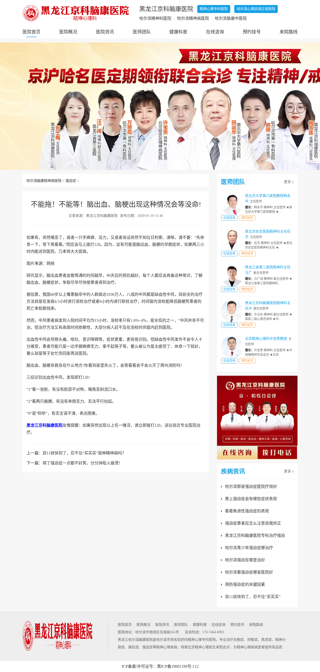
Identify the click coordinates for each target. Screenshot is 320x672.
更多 (287, 182)
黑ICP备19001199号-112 (177, 666)
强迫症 (71, 181)
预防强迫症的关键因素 (245, 584)
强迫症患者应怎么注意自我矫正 (253, 523)
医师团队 (142, 31)
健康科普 (178, 31)
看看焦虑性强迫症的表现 (247, 511)
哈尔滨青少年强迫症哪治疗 (249, 548)
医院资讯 (105, 31)
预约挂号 (252, 31)
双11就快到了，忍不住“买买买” (252, 597)
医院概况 (68, 31)
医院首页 (31, 31)
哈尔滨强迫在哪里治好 (245, 560)
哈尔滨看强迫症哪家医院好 (249, 572)
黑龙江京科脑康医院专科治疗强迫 (255, 535)
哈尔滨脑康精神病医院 (44, 181)
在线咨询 (215, 31)
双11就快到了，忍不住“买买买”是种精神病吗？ (84, 453)
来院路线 (289, 31)
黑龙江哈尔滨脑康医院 (135, 640)
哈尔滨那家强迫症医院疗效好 (251, 486)
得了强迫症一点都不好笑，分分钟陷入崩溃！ (82, 463)
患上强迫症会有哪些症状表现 (251, 499)
